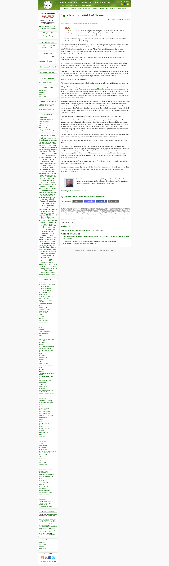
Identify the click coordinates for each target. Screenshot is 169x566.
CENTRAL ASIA (43, 358)
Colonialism (44, 151)
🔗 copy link (112, 201)
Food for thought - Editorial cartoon (48, 175)
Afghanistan (68, 196)
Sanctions (99, 196)
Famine (53, 173)
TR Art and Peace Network (46, 119)
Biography (42, 145)
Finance (47, 175)
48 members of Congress (108, 71)
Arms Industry (51, 142)
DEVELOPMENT (43, 445)
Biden (47, 143)
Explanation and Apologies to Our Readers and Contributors (48, 516)
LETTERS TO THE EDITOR (46, 469)
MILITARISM (42, 317)
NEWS (40, 335)
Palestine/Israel (47, 231)
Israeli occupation (48, 206)
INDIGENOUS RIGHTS (45, 411)
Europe (51, 171)
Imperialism (46, 191)
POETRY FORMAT (43, 487)
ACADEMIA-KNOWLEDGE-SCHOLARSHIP (46, 391)
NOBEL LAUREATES (44, 298)
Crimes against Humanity (47, 156)
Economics (51, 165)
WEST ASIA (42, 388)
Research (54, 241)
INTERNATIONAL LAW (45, 380)
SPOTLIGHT (42, 369)
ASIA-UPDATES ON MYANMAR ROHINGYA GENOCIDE (47, 347)
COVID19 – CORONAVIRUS (46, 474)
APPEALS (41, 371)
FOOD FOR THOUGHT (45, 482)
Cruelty (80, 196)
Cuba (54, 157)
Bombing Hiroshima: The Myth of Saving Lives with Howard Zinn (47, 530)
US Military (50, 262)
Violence (42, 264)
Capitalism (43, 147)
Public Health (51, 239)
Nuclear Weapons (47, 224)
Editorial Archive (43, 90)
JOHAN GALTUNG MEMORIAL (47, 284)
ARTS (40, 435)
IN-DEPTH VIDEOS (44, 495)
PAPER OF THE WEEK (45, 290)
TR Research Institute (44, 126)
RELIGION (41, 431)
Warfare (49, 269)
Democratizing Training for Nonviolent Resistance (79, 243)
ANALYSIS (41, 319)
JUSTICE (41, 337)
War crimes (48, 267)
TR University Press (44, 128)
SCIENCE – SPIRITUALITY (46, 476)
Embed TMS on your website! (48, 561)
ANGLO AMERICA (43, 333)
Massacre (42, 215)
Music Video (42, 221)
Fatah (42, 175)
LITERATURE (42, 459)
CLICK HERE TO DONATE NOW (48, 17)
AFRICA (41, 327)
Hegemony (44, 186)
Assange (42, 143)
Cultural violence (48, 159)
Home (66, 8)
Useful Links (42, 542)
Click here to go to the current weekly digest (75, 230)
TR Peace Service (43, 124)
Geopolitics (45, 182)
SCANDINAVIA (42, 382)
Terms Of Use (42, 544)
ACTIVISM (41, 329)
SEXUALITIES (42, 467)
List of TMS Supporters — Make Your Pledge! (47, 27)
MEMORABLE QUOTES (45, 331)
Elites (51, 167)
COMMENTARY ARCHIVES (46, 501)
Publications (42, 94)
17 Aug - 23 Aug (48, 36)
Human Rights (45, 188)
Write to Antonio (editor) (118, 8)
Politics (42, 238)
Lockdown (51, 213)
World (48, 275)
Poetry (52, 235)
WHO (53, 273)
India (52, 191)
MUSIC (40, 461)
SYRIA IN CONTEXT (44, 384)
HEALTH (41, 406)
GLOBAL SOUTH (43, 364)
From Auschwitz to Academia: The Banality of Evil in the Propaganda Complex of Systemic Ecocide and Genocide (96, 237)
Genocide (50, 178)
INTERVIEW (42, 437)
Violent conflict (52, 264)
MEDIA (40, 362)
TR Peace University (44, 121)
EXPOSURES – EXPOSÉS (46, 402)
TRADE (41, 443)
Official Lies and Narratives (48, 226)
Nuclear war (52, 222)
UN (48, 258)
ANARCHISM (42, 447)
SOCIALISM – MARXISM (45, 400)
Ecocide (43, 165)
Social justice (51, 247)
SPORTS (41, 478)
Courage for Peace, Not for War (47, 534)
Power (48, 238)
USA (50, 260)
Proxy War (42, 239)
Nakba (49, 221)
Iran (54, 201)
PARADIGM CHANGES (45, 413)
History (52, 186)
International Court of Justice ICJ (48, 195)
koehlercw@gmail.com (107, 183)
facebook (102, 201)
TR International (43, 117)
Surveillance (51, 253)
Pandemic (45, 233)
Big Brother (52, 143)
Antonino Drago (43, 524)
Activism (43, 138)
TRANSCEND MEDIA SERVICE (85, 2)
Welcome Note (42, 96)
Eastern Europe (51, 163)
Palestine (50, 229)
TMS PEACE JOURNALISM (46, 296)
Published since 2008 (105, 251)
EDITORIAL (42, 282)
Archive (73, 8)
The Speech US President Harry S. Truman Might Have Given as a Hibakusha (48, 520)
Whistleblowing (45, 273)
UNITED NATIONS (43, 386)
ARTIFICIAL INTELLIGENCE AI (47, 394)
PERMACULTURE (43, 449)
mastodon (90, 201)
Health (54, 184)
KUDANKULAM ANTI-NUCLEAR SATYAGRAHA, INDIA (47, 452)
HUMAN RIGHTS (43, 321)
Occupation (43, 226)
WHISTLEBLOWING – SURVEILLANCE (44, 409)
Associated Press (96, 89)
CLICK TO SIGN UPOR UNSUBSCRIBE (48, 46)
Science (43, 245)
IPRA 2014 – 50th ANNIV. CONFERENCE (45, 504)
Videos (95, 8)
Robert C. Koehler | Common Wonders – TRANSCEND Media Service (80, 23)
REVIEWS (41, 419)
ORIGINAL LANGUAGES (45, 493)
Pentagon (45, 235)
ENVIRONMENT (43, 398)
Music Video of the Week (45, 506)
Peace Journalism (84, 8)
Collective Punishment (50, 149)
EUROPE (41, 360)
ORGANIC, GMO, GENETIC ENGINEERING (46, 416)
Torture (43, 255)
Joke (51, 207)
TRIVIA (40, 456)
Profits (54, 237)
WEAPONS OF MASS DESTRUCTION (44, 312)
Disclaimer (41, 546)
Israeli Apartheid (51, 203)
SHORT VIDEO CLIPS (44, 497)
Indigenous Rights (44, 192)
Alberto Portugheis (43, 528)
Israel (42, 203)
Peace (52, 233)
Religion (47, 241)
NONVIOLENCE (43, 307)
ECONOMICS (42, 441)
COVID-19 (45, 155)
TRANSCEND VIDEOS (45, 288)
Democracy (45, 161)
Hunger (54, 188)
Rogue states (45, 243)
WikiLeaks (42, 274)
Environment (45, 169)
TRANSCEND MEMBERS (45, 309)
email (76, 201)
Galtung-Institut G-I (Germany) (46, 130)
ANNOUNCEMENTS (44, 292)
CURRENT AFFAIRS (44, 465)
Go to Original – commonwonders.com (74, 191)
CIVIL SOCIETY (43, 463)
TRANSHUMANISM (44, 433)
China (49, 147)
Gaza (42, 178)
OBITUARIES (42, 489)
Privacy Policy (42, 548)
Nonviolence (44, 222)
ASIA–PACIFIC (42, 343)
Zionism (54, 275)
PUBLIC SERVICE (43, 454)
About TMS (104, 8)
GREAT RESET (43, 439)
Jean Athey (64, 101)
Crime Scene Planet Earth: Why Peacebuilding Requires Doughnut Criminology (89, 241)
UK (53, 255)
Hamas (48, 184)
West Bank (47, 271)
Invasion (50, 201)
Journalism (43, 209)
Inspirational (43, 194)
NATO (54, 221)
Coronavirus (43, 153)
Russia (52, 243)
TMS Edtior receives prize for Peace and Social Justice (46, 104)
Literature (44, 213)
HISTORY (41, 404)
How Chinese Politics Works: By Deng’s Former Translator (47, 81)
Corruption (53, 153)
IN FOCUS (41, 325)
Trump (48, 255)
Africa (49, 138)
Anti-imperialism (51, 140)
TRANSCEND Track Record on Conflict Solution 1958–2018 (47, 108)
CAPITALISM (42, 396)
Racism (41, 241)
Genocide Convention (47, 180)
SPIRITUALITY (42, 484)
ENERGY (41, 345)
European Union (45, 173)
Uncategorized (42, 499)
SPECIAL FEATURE (44, 428)
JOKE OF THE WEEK (44, 491)
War (41, 267)
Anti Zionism (43, 142)
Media (48, 215)
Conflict (52, 151)
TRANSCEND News (44, 286)
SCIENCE (41, 426)
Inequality (54, 192)
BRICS (48, 145)
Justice (50, 209)
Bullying (53, 145)
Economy (45, 167)
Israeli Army (45, 205)
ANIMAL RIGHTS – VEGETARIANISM (44, 471)
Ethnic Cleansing (48, 170)
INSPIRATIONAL (43, 480)
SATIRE (41, 421)
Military (47, 217)
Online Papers (42, 92)
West (55, 269)
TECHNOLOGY (43, 323)
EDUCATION (42, 355)
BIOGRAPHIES (43, 294)
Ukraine (43, 258)
